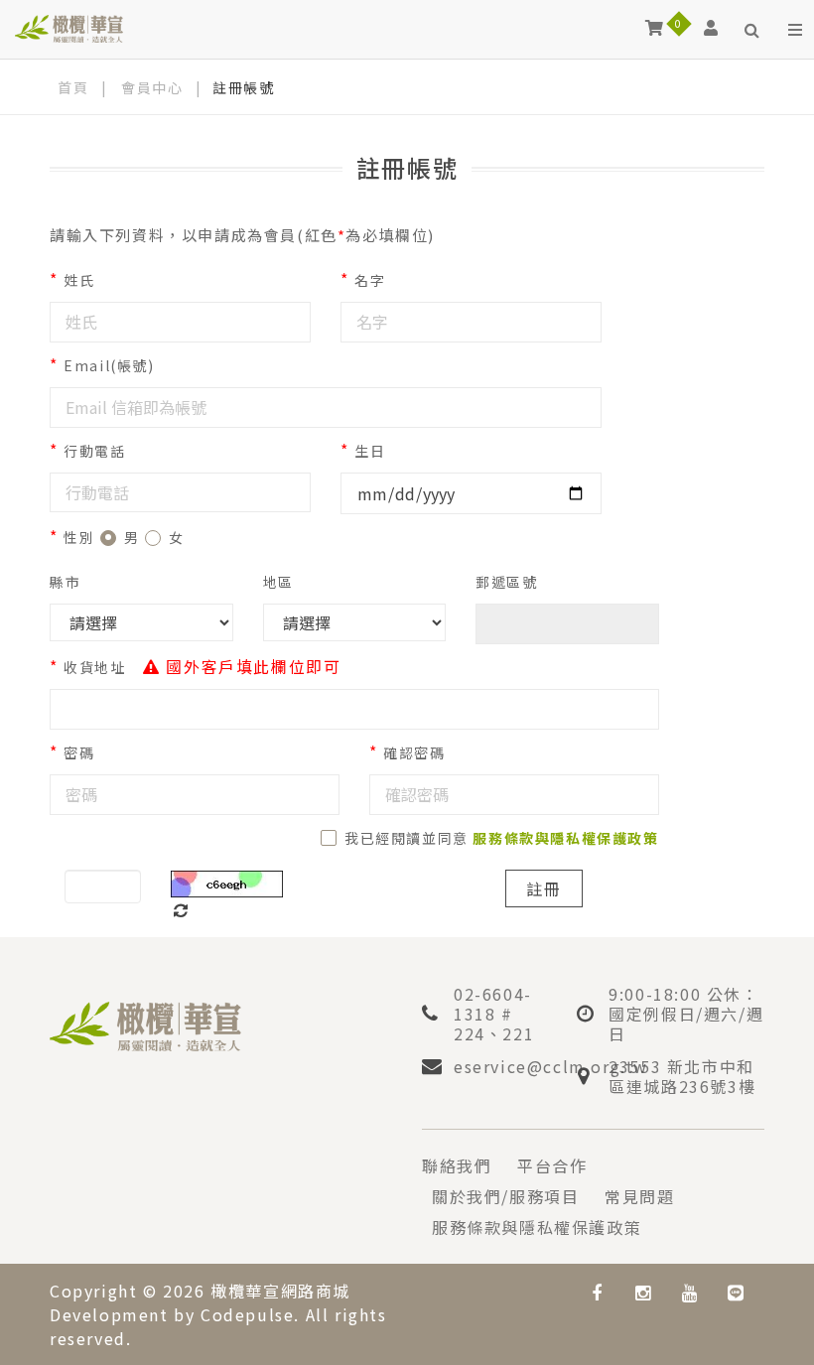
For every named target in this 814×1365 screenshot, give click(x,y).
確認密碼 (414, 752)
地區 (278, 582)
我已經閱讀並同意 (501, 838)
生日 (369, 451)
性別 (79, 537)
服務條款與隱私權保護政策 (536, 1227)
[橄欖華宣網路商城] (69, 27)
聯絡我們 (456, 1165)
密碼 (79, 752)
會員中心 (152, 87)
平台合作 (552, 1165)
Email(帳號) (109, 365)
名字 (369, 280)
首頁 (73, 87)
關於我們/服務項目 (505, 1196)
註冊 (544, 888)
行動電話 (94, 451)
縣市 (65, 582)
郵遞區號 (506, 582)
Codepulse (247, 1314)
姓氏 (79, 280)
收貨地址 (94, 667)
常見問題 (639, 1196)
